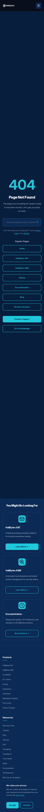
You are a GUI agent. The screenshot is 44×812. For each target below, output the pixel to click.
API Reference (8, 773)
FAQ (4, 745)
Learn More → (22, 547)
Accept (12, 805)
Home (22, 248)
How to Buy (7, 703)
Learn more (20, 795)
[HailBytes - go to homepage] (9, 5)
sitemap (26, 233)
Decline (26, 805)
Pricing (5, 684)
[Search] (37, 222)
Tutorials (6, 730)
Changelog (7, 749)
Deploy (22, 278)
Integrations (7, 689)
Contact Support (22, 319)
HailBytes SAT (22, 258)
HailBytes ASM (22, 268)
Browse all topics (22, 307)
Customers (7, 694)
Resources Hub (8, 726)
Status (5, 763)
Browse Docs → (22, 633)
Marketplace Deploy (10, 698)
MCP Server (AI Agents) (11, 778)
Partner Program (9, 708)
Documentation (22, 287)
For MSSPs (7, 675)
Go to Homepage (22, 328)
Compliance (7, 754)
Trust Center (7, 759)
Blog (22, 297)
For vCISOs (7, 679)
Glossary (6, 740)
